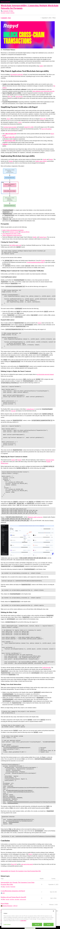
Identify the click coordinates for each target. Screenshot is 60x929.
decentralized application (17, 74)
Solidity (41, 66)
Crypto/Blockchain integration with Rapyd (13, 891)
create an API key (25, 231)
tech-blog (12, 12)
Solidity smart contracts (41, 161)
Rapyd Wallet (5, 903)
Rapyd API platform (46, 129)
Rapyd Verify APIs (10, 137)
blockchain (12, 886)
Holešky (35, 237)
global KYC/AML (28, 127)
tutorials (8, 12)
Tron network (19, 96)
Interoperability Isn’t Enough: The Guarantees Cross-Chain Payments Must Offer (21, 871)
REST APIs (43, 118)
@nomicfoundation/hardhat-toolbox (35, 262)
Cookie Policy (23, 920)
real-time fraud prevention (10, 127)
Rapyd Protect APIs (10, 140)
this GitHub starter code (15, 245)
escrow (20, 122)
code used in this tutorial (27, 864)
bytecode (13, 410)
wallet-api (15, 905)
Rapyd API (14, 864)
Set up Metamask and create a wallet (11, 233)
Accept (48, 924)
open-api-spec (23, 899)
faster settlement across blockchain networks (43, 91)
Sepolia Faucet (42, 237)
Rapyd (8, 118)
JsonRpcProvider (46, 667)
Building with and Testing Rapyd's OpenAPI (13, 897)
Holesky (51, 159)
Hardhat (11, 161)
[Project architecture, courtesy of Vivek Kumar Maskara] (10, 188)
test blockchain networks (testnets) (45, 374)
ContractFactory (30, 409)
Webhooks (5, 144)
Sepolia (44, 159)
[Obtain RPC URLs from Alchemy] (28, 540)
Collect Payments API (10, 133)
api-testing (17, 899)
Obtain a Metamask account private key (12, 235)
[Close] (53, 911)
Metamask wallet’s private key (35, 517)
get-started (3, 12)
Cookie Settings (7, 924)
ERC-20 (10, 96)
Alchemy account (14, 231)
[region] (28, 918)
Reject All (37, 924)
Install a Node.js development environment (12, 230)
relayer (39, 322)
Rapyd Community (5, 1)
